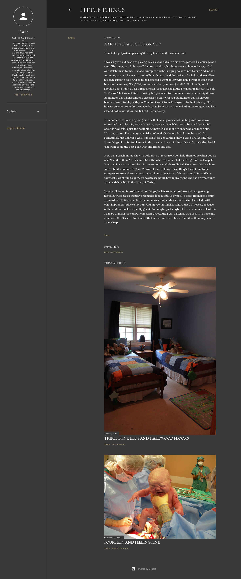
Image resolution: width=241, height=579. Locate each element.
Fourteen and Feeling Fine (132, 542)
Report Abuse (16, 128)
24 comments (118, 444)
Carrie (23, 31)
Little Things (102, 10)
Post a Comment (113, 252)
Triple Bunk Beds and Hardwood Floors (146, 438)
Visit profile (23, 94)
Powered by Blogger (146, 569)
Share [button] (71, 37)
